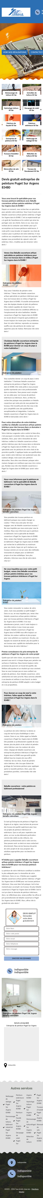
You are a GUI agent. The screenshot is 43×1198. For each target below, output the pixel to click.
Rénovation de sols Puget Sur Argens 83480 (38, 1133)
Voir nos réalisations (14, 52)
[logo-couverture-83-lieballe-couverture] (16, 12)
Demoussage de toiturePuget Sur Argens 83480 (28, 1126)
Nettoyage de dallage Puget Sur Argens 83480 (7, 1104)
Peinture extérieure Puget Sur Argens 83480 (17, 1102)
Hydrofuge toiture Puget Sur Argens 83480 (28, 1108)
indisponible (21, 969)
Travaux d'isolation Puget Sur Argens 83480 (38, 1114)
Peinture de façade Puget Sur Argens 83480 (17, 1121)
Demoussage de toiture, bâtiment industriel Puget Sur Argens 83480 (7, 1127)
